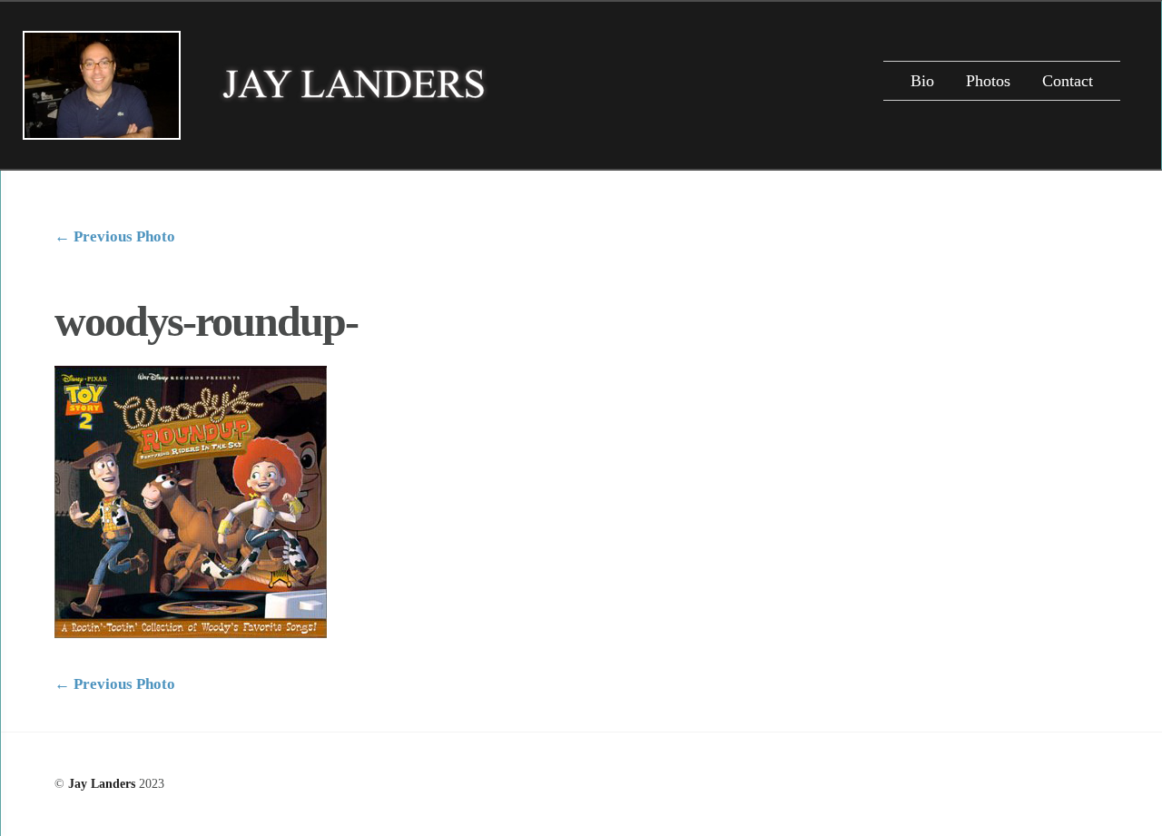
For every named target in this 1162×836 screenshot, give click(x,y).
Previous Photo (114, 236)
